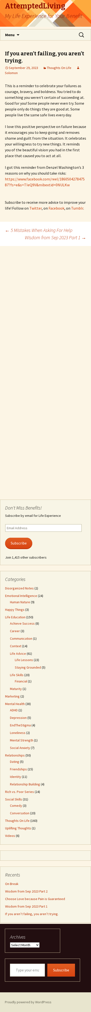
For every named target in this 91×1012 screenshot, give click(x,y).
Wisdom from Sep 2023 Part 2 (26, 891)
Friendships (18, 769)
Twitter (35, 208)
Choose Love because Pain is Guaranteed (35, 899)
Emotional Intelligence (21, 596)
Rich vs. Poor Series (19, 792)
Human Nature (20, 602)
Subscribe (19, 543)
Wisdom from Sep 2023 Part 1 (55, 237)
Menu (10, 34)
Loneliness (17, 733)
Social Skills (13, 799)
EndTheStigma (20, 725)
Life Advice (18, 653)
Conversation (19, 813)
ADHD (14, 710)
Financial (21, 681)
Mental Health (15, 704)
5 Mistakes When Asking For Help (38, 230)
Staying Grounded (28, 667)
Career (15, 631)
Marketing (12, 696)
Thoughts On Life (59, 68)
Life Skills (17, 675)
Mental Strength (21, 740)
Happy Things (15, 609)
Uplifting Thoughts (18, 828)
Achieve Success (22, 623)
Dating (14, 761)
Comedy (16, 805)
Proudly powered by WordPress (28, 1002)
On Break (11, 884)
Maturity (16, 689)
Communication (21, 638)
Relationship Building (25, 784)
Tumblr (77, 208)
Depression (18, 717)
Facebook (56, 208)
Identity (15, 776)
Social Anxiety (20, 748)
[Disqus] (45, 306)
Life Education (15, 617)
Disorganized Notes (19, 588)
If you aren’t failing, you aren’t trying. (31, 914)
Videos (10, 835)
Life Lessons (24, 660)
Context (15, 646)
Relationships (15, 755)
